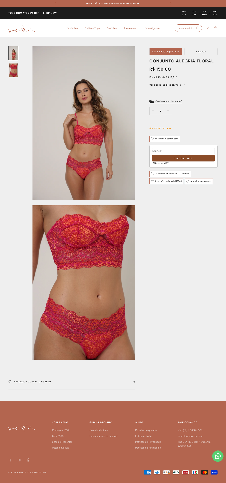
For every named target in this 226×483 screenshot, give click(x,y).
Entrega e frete (143, 436)
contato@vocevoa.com (190, 436)
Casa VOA (58, 436)
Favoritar (201, 51)
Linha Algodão (152, 28)
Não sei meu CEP (161, 162)
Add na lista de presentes (166, 51)
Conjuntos (72, 28)
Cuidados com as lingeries (104, 436)
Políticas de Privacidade (148, 442)
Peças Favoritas (60, 447)
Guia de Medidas (99, 430)
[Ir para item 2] (13, 70)
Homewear (130, 28)
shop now (50, 13)
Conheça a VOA (61, 430)
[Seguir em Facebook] (10, 460)
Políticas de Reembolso (148, 447)
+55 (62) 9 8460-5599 (190, 430)
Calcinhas (112, 28)
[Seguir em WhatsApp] (28, 460)
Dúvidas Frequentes (146, 430)
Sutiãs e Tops (92, 28)
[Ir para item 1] (13, 53)
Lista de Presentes (62, 442)
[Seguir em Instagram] (19, 460)
